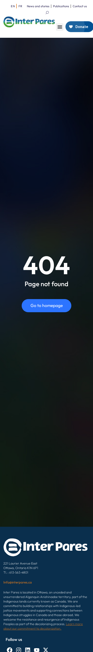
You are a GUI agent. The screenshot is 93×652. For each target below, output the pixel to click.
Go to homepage (46, 305)
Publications (61, 6)
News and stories (38, 6)
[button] (59, 27)
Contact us (80, 6)
